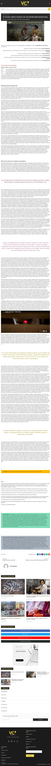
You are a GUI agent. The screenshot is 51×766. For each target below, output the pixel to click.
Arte (4, 14)
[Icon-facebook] (9, 741)
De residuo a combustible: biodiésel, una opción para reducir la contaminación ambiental (43, 673)
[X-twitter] (14, 741)
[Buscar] (49, 9)
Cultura (7, 14)
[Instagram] (17, 741)
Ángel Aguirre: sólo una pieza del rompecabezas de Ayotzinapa (18, 680)
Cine (4, 554)
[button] (2, 4)
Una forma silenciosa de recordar (7, 595)
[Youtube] (12, 741)
